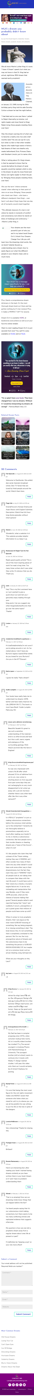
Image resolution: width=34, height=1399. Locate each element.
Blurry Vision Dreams (9, 1363)
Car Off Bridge (6, 1348)
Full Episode (10, 474)
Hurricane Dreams (8, 1355)
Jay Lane (9, 973)
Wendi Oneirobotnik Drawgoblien (17, 811)
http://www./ (12, 989)
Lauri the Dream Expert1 (10, 39)
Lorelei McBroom (12, 1122)
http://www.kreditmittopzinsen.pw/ (20, 762)
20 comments (26, 42)
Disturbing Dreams (8, 1352)
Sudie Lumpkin (11, 690)
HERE (22, 318)
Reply (29, 496)
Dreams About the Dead (10, 1367)
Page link (9, 503)
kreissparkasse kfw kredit (17, 1027)
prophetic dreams (16, 42)
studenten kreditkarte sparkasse (17, 639)
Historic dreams (5, 42)
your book (20, 398)
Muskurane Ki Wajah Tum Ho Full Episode (17, 552)
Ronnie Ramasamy (12, 1161)
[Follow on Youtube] (24, 1384)
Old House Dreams (8, 1337)
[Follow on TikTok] (17, 1384)
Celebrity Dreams (7, 1359)
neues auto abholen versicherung (19, 722)
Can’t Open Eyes (7, 1344)
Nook (23, 334)
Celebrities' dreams (23, 39)
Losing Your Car (7, 1341)
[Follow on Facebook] (9, 1384)
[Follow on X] (20, 1384)
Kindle (13, 334)
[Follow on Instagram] (13, 1384)
